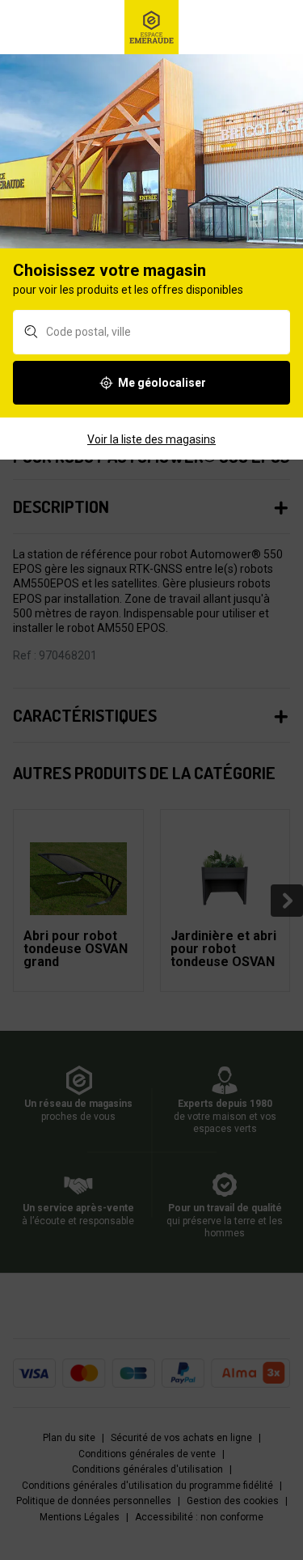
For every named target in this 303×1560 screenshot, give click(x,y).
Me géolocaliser (162, 382)
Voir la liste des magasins (151, 439)
